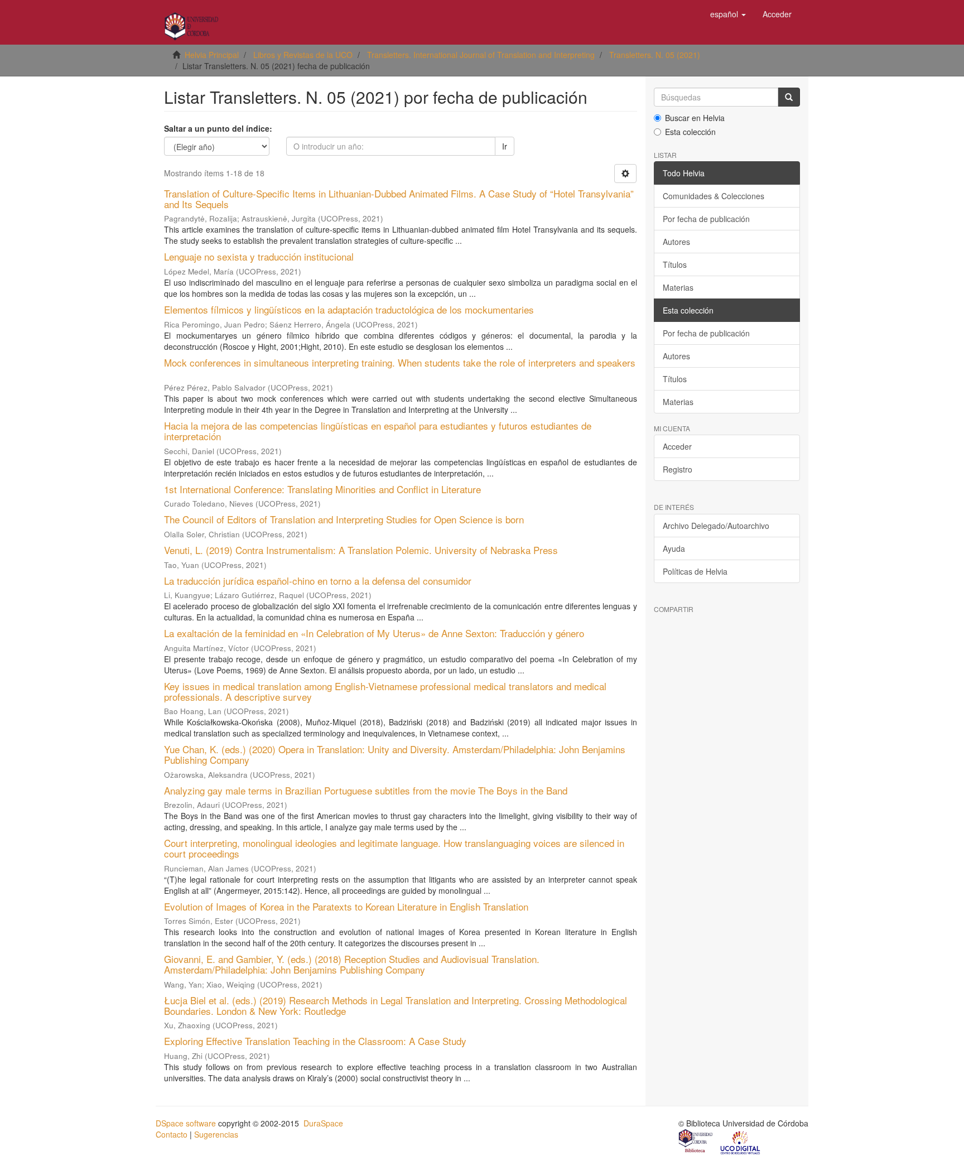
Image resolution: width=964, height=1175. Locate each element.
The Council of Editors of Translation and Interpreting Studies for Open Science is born (344, 519)
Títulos (675, 264)
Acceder (677, 446)
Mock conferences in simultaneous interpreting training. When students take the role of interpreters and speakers (399, 362)
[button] (728, 14)
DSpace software (186, 1123)
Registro (677, 469)
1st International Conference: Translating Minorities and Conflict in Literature (322, 489)
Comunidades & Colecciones (713, 195)
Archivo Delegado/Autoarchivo (716, 525)
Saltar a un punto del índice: (218, 128)
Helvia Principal (212, 54)
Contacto (171, 1134)
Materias (678, 287)
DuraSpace (323, 1123)
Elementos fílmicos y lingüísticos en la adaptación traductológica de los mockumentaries (349, 309)
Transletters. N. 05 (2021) (654, 54)
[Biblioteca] (696, 1142)
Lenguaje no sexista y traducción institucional (259, 256)
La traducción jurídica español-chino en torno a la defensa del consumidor (317, 581)
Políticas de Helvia (695, 571)
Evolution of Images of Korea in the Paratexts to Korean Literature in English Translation (346, 906)
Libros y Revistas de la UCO (303, 54)
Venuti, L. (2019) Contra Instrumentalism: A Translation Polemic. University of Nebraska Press (361, 550)
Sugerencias (216, 1134)
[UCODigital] (741, 1142)
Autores (676, 241)
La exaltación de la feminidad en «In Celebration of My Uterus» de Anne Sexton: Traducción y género (374, 633)
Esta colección (690, 131)
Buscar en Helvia (695, 117)
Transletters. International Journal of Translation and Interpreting (481, 54)
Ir (504, 146)
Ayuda (674, 548)
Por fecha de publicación (706, 218)
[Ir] (789, 97)
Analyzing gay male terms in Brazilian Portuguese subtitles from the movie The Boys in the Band (365, 790)
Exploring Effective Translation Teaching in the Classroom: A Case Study (315, 1041)
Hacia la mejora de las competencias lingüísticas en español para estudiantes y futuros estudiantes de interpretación (377, 430)
